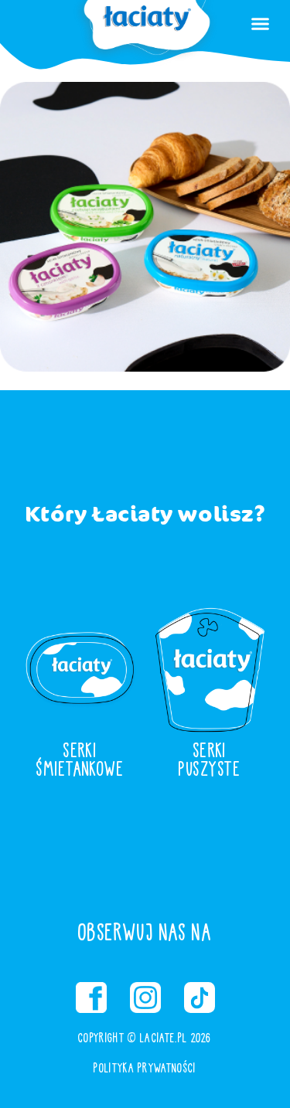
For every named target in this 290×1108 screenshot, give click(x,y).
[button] (260, 23)
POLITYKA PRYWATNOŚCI (145, 1067)
